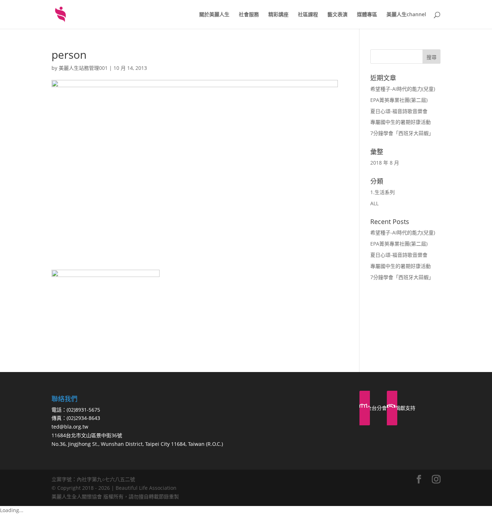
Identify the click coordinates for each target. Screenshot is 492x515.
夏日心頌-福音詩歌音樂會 (399, 111)
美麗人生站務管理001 (83, 67)
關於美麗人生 (214, 15)
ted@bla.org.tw (70, 426)
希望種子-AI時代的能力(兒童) (402, 88)
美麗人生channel (406, 15)
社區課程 (308, 15)
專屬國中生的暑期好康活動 (400, 121)
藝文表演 (337, 15)
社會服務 (249, 15)
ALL (374, 203)
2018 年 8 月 (384, 162)
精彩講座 (278, 15)
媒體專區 (367, 15)
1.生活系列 (382, 192)
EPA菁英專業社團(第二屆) (399, 100)
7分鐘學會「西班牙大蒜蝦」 (402, 133)
